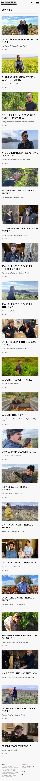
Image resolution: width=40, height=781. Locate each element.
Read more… (5, 49)
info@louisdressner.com (28, 766)
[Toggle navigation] (37, 3)
